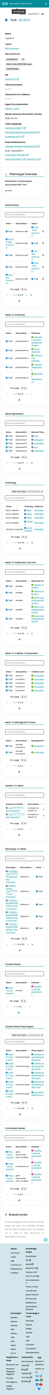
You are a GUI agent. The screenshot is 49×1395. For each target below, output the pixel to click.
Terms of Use (32, 1286)
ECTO (13, 1353)
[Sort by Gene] (12, 223)
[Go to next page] (26, 295)
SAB (12, 1261)
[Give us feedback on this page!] (45, 1240)
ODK (28, 1340)
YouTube (25, 1377)
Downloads (31, 1256)
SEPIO (13, 1349)
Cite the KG (31, 1291)
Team (13, 1257)
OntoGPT (30, 1344)
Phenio (14, 1333)
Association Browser (31, 1308)
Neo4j (29, 1264)
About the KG (32, 1294)
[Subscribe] (37, 1376)
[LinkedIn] (37, 1384)
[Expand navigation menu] (46, 4)
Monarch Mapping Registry (10, 1371)
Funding (14, 1273)
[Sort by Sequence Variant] (24, 804)
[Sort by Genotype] (17, 867)
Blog (23, 1369)
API (27, 1260)
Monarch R (31, 1268)
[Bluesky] (39, 1388)
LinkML (29, 1328)
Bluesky (25, 1381)
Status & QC (31, 1272)
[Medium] (37, 1380)
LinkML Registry (10, 1387)
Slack (24, 1365)
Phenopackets (32, 1352)
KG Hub (9, 1378)
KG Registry (11, 1382)
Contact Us (16, 1265)
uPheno (14, 1325)
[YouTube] (40, 1384)
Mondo (14, 1317)
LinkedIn (25, 1373)
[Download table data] (19, 300)
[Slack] (41, 1376)
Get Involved (27, 1361)
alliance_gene (12, 108)
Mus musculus (12, 48)
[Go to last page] (31, 295)
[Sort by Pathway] (41, 333)
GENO (13, 1345)
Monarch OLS (12, 1364)
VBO (13, 1341)
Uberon (14, 1321)
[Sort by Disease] (40, 982)
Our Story (15, 1253)
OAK (28, 1336)
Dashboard (31, 1302)
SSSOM (29, 1332)
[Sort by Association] (28, 223)
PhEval (29, 1325)
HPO (13, 1329)
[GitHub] (41, 1380)
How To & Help (32, 1276)
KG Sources (31, 1298)
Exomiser (30, 1321)
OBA (13, 1337)
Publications (16, 1269)
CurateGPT (31, 1348)
